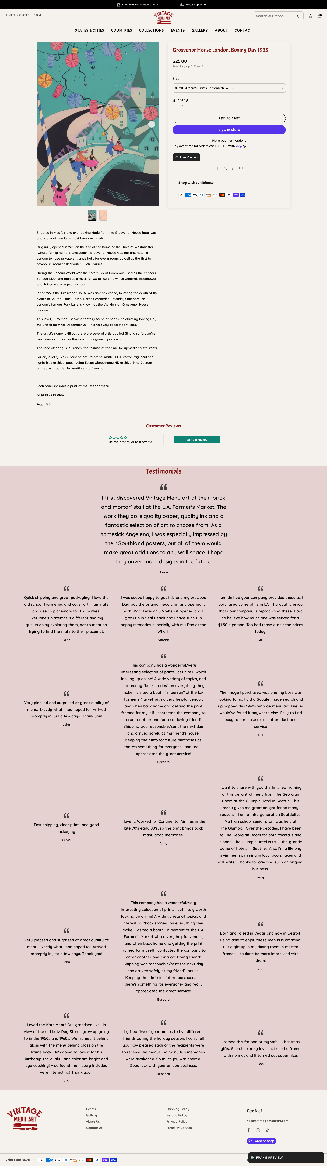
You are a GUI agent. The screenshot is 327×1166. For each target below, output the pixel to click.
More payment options (229, 140)
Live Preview (189, 157)
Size (176, 78)
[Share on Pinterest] (233, 168)
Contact (243, 30)
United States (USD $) (23, 15)
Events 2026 (150, 4)
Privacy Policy (176, 1121)
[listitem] (137, 4)
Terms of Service (179, 1128)
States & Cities (89, 30)
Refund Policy (176, 1115)
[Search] (299, 16)
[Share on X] (225, 168)
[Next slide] (152, 124)
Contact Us (94, 1128)
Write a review (196, 439)
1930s (48, 404)
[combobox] (279, 15)
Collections (151, 30)
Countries (121, 30)
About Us (93, 1121)
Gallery (200, 30)
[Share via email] (241, 168)
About (221, 30)
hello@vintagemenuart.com (267, 1121)
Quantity (180, 100)
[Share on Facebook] (217, 168)
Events (178, 30)
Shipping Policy (177, 1109)
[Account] (310, 16)
